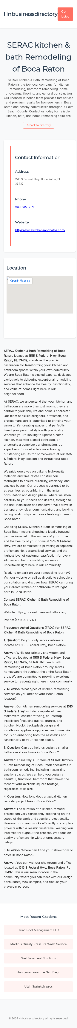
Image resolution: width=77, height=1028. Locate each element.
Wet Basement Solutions (38, 958)
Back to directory (38, 125)
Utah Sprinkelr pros (38, 986)
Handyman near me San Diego (38, 972)
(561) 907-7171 (24, 206)
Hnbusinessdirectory (31, 14)
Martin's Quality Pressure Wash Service (38, 944)
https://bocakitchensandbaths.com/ (40, 230)
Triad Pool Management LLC (38, 930)
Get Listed (65, 14)
